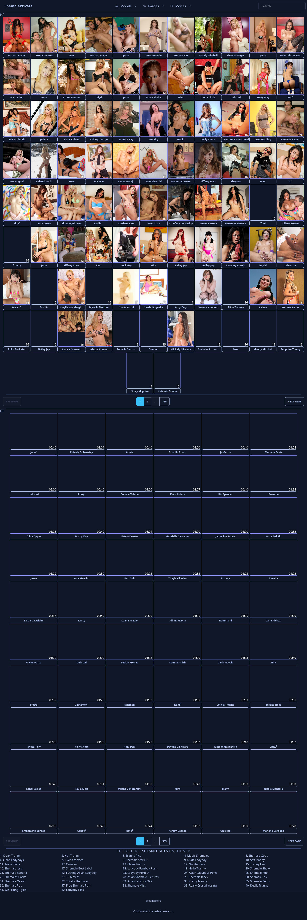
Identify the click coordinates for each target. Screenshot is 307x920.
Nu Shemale (197, 864)
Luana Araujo (126, 181)
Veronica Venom (208, 307)
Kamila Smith (177, 662)
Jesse (126, 55)
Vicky (273, 746)
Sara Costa (44, 223)
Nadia (98, 223)
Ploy (17, 223)
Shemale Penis (260, 881)
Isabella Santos (126, 349)
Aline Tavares (236, 307)
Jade (33, 452)
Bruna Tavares (16, 55)
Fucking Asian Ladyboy (81, 872)
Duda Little (208, 97)
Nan (71, 55)
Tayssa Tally (33, 746)
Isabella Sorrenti (208, 349)
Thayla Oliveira (177, 578)
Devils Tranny (259, 885)
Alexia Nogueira (153, 307)
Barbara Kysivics (34, 620)
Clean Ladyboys (13, 860)
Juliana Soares (290, 223)
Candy (81, 830)
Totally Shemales (77, 881)
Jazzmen (129, 704)
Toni (263, 223)
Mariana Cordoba (273, 830)
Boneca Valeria (130, 494)
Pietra (33, 704)
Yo (290, 181)
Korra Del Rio (273, 536)
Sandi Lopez (33, 788)
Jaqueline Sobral (225, 536)
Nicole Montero (273, 788)
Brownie (273, 494)
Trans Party (12, 864)
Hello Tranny (197, 868)
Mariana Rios (126, 223)
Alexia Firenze (98, 349)
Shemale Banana (16, 872)
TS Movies (73, 877)
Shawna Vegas (235, 55)
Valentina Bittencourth (235, 139)
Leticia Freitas (129, 662)
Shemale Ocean (15, 881)
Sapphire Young (290, 349)
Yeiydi (99, 97)
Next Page (294, 401)
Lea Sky (153, 139)
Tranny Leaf (258, 864)
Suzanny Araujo (235, 265)
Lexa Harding (263, 139)
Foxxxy (16, 265)
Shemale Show (260, 868)
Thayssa (236, 181)
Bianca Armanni (71, 349)
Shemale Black (198, 877)
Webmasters (153, 900)
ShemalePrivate (18, 6)
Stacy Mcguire (140, 391)
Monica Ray (126, 139)
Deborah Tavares (290, 55)
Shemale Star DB (137, 860)
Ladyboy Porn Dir (139, 872)
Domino (153, 349)
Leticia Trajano (225, 704)
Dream (16, 307)
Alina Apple (34, 536)
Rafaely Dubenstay (81, 452)
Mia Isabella (153, 97)
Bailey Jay (181, 265)
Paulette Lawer (290, 139)
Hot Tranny (71, 855)
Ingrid (263, 265)
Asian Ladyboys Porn (203, 872)
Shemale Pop (13, 885)
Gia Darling (16, 97)
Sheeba (273, 578)
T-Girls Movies (73, 860)
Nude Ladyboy (196, 860)
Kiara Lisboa (177, 494)
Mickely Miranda (181, 349)
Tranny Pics (133, 855)
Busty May (263, 97)
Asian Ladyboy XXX (139, 881)
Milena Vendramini (129, 788)
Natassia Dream (181, 181)
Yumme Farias (290, 307)
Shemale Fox (258, 877)
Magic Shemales (198, 855)
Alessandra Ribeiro (225, 746)
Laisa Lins (290, 265)
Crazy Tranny (11, 855)
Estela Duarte (129, 536)
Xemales (71, 864)
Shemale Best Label (79, 868)
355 (164, 401)
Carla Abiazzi (273, 620)
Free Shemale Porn (78, 885)
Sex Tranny (257, 860)
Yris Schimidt (17, 139)
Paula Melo (81, 788)
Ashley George (99, 139)
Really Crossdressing (203, 885)
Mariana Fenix (273, 452)
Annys (81, 494)
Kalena (263, 307)
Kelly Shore (208, 139)
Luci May (126, 265)
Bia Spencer (225, 494)
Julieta (44, 139)
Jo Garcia (225, 452)
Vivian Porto (33, 662)
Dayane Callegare (177, 746)
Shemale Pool (259, 872)
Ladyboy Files (75, 890)
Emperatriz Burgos (33, 830)
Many (225, 788)
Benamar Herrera (235, 223)
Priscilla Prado (177, 452)
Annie (129, 452)
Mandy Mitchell (208, 55)
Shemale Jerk (13, 868)
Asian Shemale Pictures (143, 877)
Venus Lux (153, 223)
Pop (290, 97)
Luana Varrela (208, 223)
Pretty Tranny (198, 881)
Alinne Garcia (177, 620)
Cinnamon (81, 704)
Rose (71, 181)
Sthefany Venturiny (181, 223)
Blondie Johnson (71, 223)
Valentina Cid (44, 181)
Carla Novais (225, 662)
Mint (181, 97)
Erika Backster (17, 349)
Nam (177, 704)
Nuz (235, 349)
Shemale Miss (136, 885)
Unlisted (235, 97)
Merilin (181, 139)
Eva (98, 265)
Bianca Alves (71, 139)
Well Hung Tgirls (15, 890)
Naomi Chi (225, 620)
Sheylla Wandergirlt (71, 307)
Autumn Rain (154, 55)
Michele (99, 181)
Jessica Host (273, 704)
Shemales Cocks (15, 877)
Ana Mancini (180, 55)
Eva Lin (44, 307)
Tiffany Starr (208, 181)
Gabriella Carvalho (177, 536)
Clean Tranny (136, 864)
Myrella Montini (99, 307)
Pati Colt (129, 578)
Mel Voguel (17, 181)
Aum (44, 97)
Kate (129, 830)
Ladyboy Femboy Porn (142, 868)
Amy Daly (181, 307)
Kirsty (81, 620)
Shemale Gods (258, 855)
